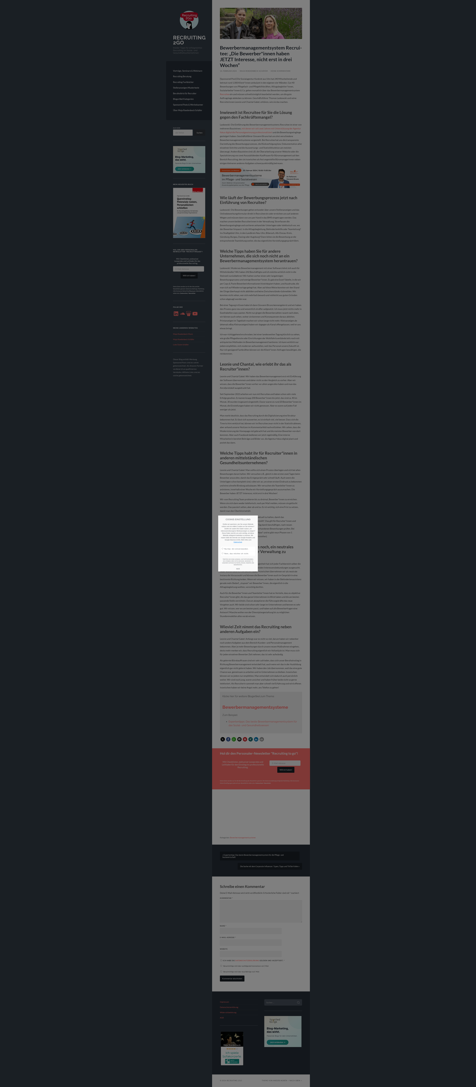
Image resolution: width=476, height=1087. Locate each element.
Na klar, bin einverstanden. (236, 549)
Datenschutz (238, 542)
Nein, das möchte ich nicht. (236, 554)
